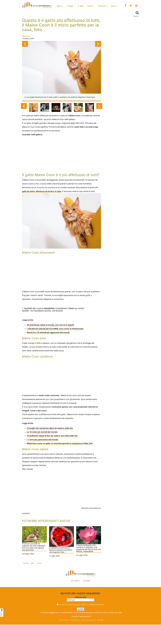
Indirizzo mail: (80, 597)
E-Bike (81, 6)
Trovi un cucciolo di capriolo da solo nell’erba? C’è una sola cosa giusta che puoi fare (33, 547)
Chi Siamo (75, 580)
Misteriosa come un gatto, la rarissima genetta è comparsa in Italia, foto (60, 443)
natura (39, 563)
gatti (32, 563)
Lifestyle (102, 6)
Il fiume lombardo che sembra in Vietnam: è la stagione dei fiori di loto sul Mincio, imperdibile (88, 548)
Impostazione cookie (80, 586)
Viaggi (70, 6)
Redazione (26, 36)
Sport (59, 6)
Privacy (1, 613)
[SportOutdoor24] (80, 573)
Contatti (86, 580)
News (113, 6)
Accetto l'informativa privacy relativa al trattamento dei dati (81, 605)
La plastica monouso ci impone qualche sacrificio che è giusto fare (60, 550)
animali (26, 563)
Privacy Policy (63, 620)
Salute (90, 6)
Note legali (100, 620)
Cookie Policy (74, 620)
